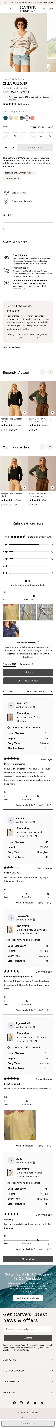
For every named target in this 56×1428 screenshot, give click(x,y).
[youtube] (35, 1403)
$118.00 (33, 429)
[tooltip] (38, 642)
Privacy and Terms (28, 1418)
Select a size (35, 147)
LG (41, 135)
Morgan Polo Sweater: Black (11, 420)
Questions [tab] (26, 665)
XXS (6, 135)
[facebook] (14, 1402)
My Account (10, 1392)
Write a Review (34, 681)
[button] (16, 104)
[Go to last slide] (43, 372)
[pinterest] (28, 1402)
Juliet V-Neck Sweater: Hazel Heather (40, 420)
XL (50, 135)
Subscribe (28, 1338)
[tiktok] (41, 1402)
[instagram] (21, 1402)
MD (32, 135)
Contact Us (9, 1359)
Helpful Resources (14, 1370)
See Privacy (23, 1350)
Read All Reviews (11, 347)
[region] (28, 407)
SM (23, 135)
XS (15, 135)
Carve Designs (11, 1381)
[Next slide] (50, 372)
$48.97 (4, 429)
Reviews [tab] (9, 665)
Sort (29, 691)
